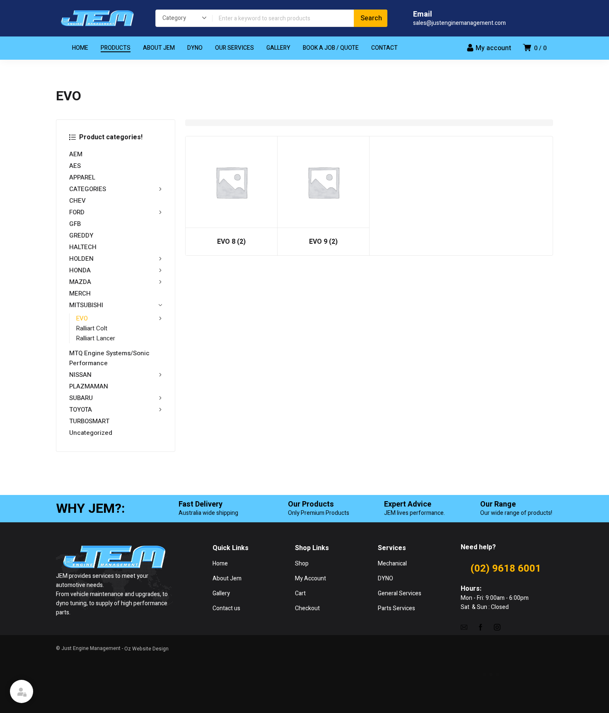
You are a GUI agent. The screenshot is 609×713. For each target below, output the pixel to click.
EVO (82, 318)
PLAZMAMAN (88, 386)
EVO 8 (231, 242)
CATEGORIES (87, 189)
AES (75, 165)
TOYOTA (80, 409)
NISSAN (80, 374)
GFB (75, 223)
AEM (75, 154)
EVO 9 (323, 242)
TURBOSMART (89, 421)
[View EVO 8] (231, 182)
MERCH (80, 293)
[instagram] (497, 626)
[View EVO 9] (323, 182)
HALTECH (83, 247)
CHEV (77, 200)
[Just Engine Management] (97, 18)
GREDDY (81, 235)
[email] (464, 626)
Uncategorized (90, 432)
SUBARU (81, 398)
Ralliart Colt (91, 328)
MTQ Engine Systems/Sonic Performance (109, 358)
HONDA (80, 270)
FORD (77, 212)
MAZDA (80, 281)
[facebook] (480, 626)
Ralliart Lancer (95, 338)
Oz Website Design (146, 648)
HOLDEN (81, 258)
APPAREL (82, 177)
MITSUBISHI (86, 305)
